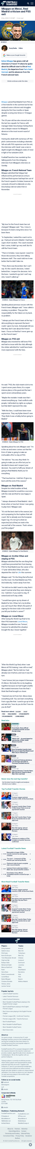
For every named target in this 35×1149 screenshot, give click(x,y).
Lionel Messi (22, 622)
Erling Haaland (5, 948)
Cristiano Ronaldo (6, 981)
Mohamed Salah (6, 965)
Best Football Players (9, 1021)
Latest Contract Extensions (11, 999)
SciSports (9, 1057)
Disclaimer (28, 1136)
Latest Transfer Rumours (10, 996)
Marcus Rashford (6, 967)
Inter (19, 974)
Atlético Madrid (23, 981)
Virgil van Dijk (5, 960)
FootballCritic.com (23, 1114)
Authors (17, 1138)
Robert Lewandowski (7, 974)
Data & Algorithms (14, 1131)
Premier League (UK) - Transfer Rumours (15, 1019)
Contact (23, 1131)
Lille (19, 572)
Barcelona (21, 972)
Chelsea (20, 958)
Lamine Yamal (5, 986)
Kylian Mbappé (7, 716)
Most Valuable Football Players (12, 1024)
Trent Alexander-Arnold (8, 958)
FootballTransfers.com (8, 1113)
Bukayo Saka (5, 962)
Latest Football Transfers (10, 994)
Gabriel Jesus (5, 951)
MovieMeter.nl (5, 1118)
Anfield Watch (5, 1123)
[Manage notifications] (30, 1144)
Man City (21, 955)
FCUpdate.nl (5, 1116)
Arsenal (20, 948)
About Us (10, 1129)
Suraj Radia (13, 48)
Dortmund (21, 962)
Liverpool (21, 960)
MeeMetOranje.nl (23, 1123)
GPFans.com (22, 1116)
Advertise (24, 1129)
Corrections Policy (8, 1136)
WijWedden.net (6, 1121)
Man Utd (20, 951)
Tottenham (21, 953)
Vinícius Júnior (5, 984)
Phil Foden (4, 953)
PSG (3, 714)
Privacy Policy (20, 1136)
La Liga (18, 711)
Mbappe (4, 102)
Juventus (21, 965)
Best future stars (8, 1030)
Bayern (20, 979)
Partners (17, 1129)
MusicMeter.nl (22, 1118)
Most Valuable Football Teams (12, 1027)
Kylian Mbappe (7, 61)
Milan (20, 967)
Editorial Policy (25, 1133)
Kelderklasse (22, 1121)
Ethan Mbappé (24, 714)
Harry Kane (4, 972)
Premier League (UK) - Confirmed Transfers (16, 1016)
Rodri (3, 969)
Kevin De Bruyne (6, 955)
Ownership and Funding (12, 1133)
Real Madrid (12, 714)
